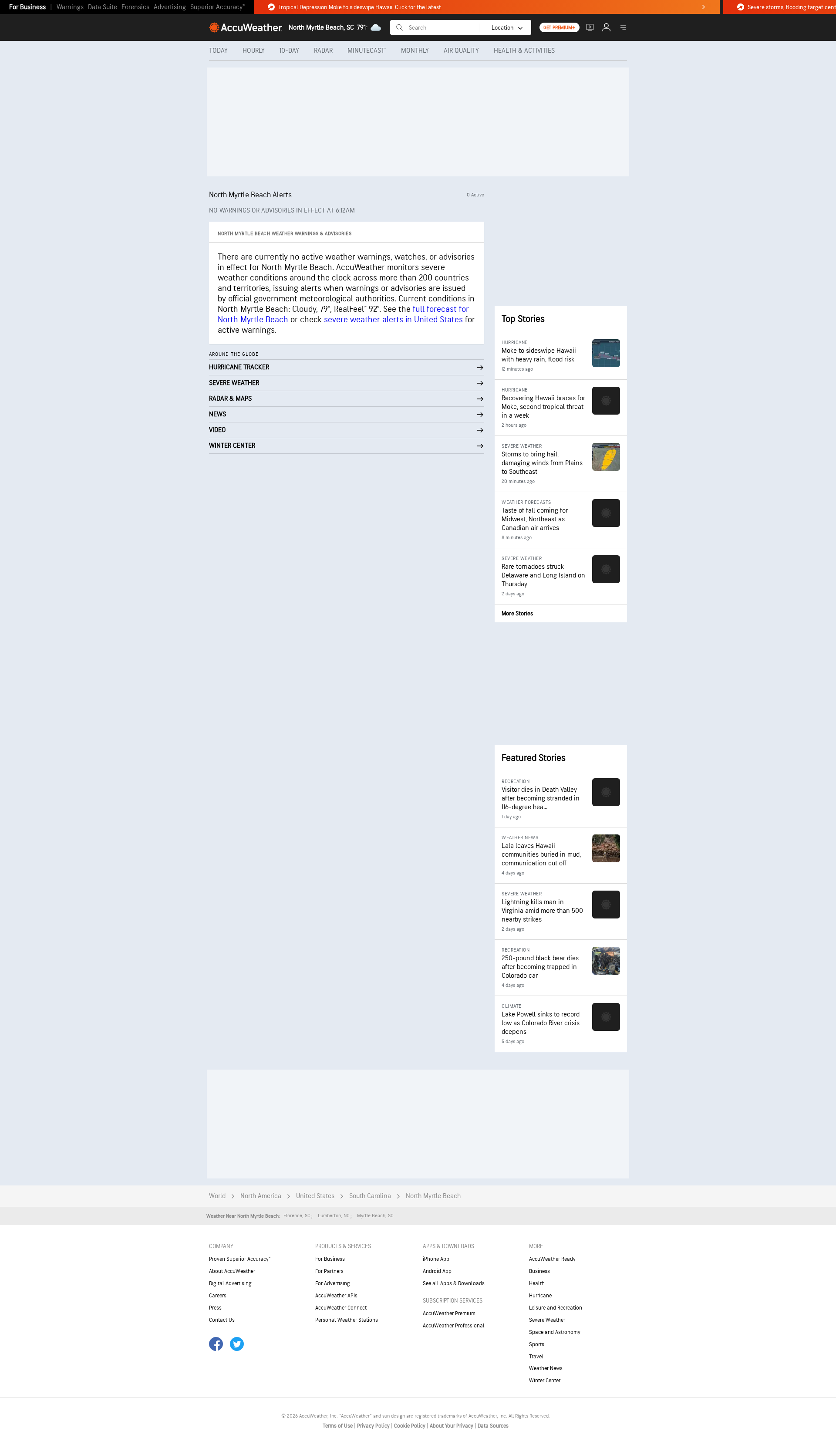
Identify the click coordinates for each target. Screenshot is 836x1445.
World (217, 1196)
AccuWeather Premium (449, 1313)
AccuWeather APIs (336, 1295)
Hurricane (540, 1295)
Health (537, 1283)
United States (315, 1196)
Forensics (135, 7)
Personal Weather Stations (346, 1320)
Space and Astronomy (554, 1332)
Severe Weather (547, 1320)
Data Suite (102, 7)
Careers (217, 1295)
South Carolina (370, 1196)
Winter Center (544, 1380)
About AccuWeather (232, 1271)
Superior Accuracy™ (217, 7)
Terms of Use (338, 1425)
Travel (536, 1356)
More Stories (517, 613)
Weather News (546, 1368)
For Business (27, 7)
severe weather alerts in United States (393, 319)
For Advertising (332, 1283)
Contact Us (222, 1320)
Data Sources (493, 1425)
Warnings (70, 7)
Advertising (170, 7)
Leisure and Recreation (555, 1307)
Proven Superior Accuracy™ (239, 1259)
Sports (536, 1344)
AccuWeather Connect (341, 1307)
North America (260, 1196)
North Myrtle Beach (433, 1196)
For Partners (329, 1271)
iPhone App (436, 1259)
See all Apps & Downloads (454, 1283)
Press (215, 1307)
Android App (437, 1271)
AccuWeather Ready (552, 1259)
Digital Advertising (230, 1283)
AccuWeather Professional (454, 1325)
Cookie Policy (410, 1425)
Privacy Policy (374, 1425)
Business (539, 1271)
